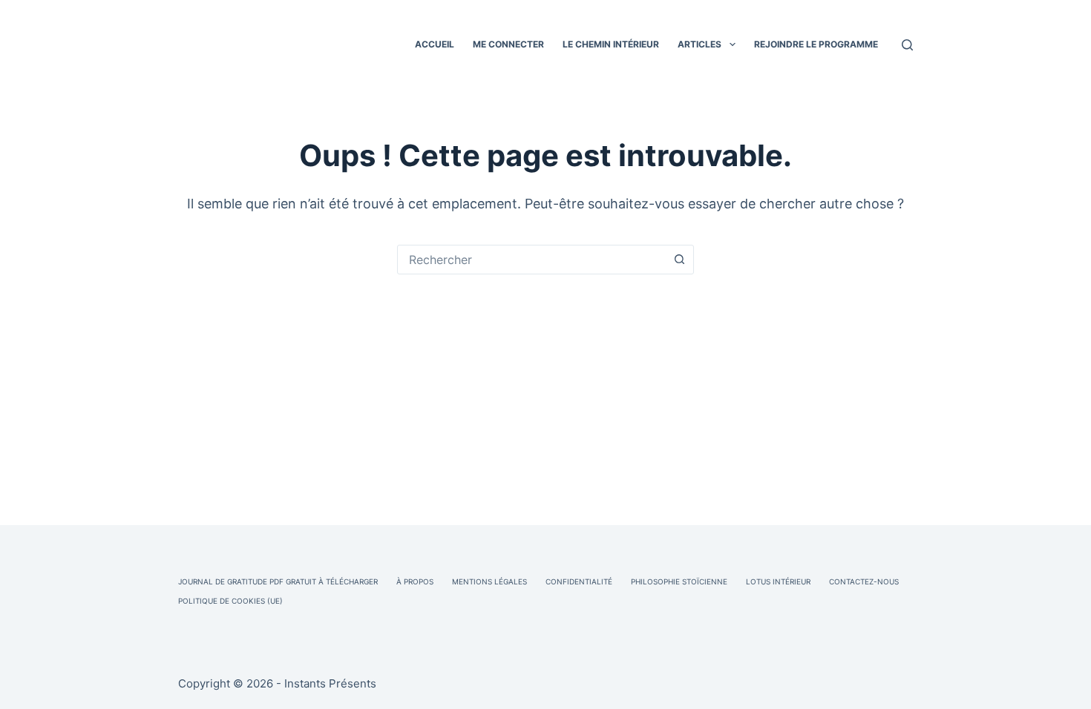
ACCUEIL (434, 44)
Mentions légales (489, 581)
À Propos (414, 581)
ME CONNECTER (508, 44)
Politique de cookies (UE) (230, 600)
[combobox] (531, 259)
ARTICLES (699, 44)
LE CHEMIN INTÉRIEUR (611, 44)
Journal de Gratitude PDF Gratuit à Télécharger (278, 581)
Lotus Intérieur (778, 581)
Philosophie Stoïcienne (679, 581)
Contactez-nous (864, 581)
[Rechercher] (907, 44)
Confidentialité (579, 581)
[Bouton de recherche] (679, 259)
